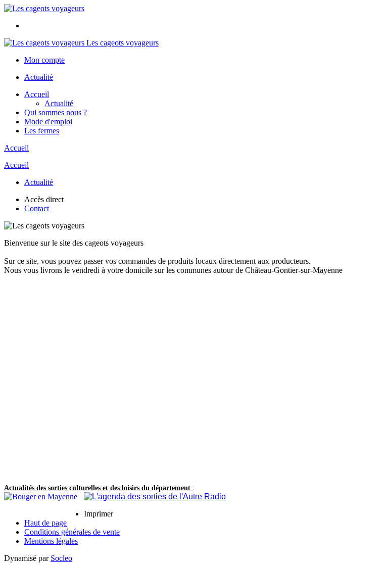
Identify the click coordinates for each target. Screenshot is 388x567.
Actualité (38, 77)
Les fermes (41, 130)
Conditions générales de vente (72, 532)
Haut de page (45, 522)
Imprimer (98, 513)
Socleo (61, 558)
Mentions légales (51, 541)
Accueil (36, 94)
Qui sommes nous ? (55, 112)
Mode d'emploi (48, 121)
